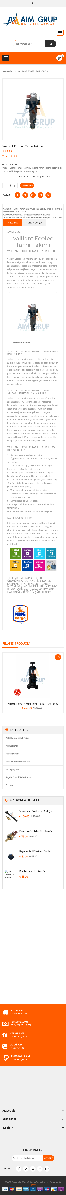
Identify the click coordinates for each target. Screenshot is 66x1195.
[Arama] (50, 43)
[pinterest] (33, 1169)
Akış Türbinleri (12, 753)
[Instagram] (40, 1169)
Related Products (16, 643)
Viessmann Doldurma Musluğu (35, 811)
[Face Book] (18, 1169)
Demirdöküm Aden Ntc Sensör (35, 831)
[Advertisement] (26, 950)
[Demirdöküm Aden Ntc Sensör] (11, 836)
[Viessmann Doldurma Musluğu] (11, 816)
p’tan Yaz (45, 176)
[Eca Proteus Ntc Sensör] (11, 876)
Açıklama (12, 222)
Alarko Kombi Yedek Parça (18, 761)
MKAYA (33, 1184)
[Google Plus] (47, 1169)
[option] (33, 109)
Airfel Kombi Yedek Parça (17, 737)
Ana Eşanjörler (12, 769)
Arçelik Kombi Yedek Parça (18, 777)
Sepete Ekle (27, 185)
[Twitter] (26, 1169)
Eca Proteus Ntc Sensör (32, 871)
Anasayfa (7, 71)
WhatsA (36, 176)
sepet (52, 522)
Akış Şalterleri (12, 745)
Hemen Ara (23, 176)
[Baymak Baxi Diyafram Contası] (11, 856)
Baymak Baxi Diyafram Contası (35, 851)
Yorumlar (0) (34, 222)
